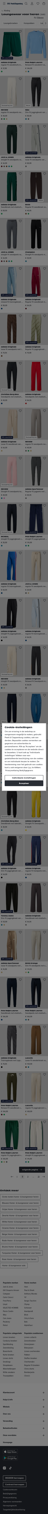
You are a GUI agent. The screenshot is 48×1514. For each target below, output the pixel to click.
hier (30, 767)
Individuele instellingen (24, 778)
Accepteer (24, 783)
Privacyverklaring (12, 770)
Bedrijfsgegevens (26, 770)
